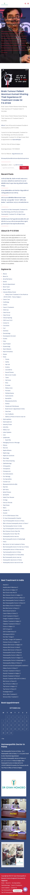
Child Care (6, 310)
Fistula (7, 359)
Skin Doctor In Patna (8, 681)
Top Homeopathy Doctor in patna (10, 890)
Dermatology (6, 333)
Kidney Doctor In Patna (9, 668)
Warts (4, 507)
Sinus (6, 382)
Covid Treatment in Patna (10, 616)
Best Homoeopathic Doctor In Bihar (13, 597)
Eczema (5, 338)
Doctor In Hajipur (8, 626)
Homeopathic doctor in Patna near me (13, 549)
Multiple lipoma (9, 393)
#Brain (3, 125)
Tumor (7, 377)
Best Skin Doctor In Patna (10, 608)
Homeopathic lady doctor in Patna (12, 560)
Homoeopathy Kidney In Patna (11, 663)
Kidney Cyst (6, 429)
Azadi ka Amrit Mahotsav (10, 587)
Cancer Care (6, 299)
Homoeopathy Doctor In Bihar (11, 655)
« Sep (2, 738)
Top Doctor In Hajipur (9, 686)
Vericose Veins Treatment (10, 697)
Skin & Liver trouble (10, 375)
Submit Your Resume (8, 497)
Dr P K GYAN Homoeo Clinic (10, 515)
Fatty (4, 341)
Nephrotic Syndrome (8, 455)
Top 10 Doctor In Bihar (9, 684)
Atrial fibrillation (7, 279)
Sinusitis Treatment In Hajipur (11, 673)
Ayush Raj (8, 440)
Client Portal (6, 312)
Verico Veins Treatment (9, 694)
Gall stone (8, 380)
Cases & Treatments (8, 307)
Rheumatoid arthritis (11, 401)
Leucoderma (8, 369)
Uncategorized (7, 691)
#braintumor (14, 158)
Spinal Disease (7, 492)
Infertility (5, 427)
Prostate (7, 385)
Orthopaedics (6, 466)
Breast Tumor (6, 289)
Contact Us (6, 323)
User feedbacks (9, 414)
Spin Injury (6, 489)
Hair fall (7, 364)
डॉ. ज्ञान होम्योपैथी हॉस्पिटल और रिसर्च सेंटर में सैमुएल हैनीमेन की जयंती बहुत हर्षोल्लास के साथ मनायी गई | (14, 192)
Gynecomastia (9, 395)
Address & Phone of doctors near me (15, 416)
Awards (5, 584)
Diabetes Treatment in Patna (11, 624)
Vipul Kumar (6, 505)
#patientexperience (23, 158)
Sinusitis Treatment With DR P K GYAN (13, 678)
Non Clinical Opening (9, 461)
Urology (5, 500)
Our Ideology (6, 476)
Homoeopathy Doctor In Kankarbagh (13, 660)
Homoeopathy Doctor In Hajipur (12, 657)
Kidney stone (8, 388)
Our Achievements (8, 474)
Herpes (5, 354)
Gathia (7, 362)
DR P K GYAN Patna (8, 631)
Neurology (6, 458)
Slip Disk (5, 487)
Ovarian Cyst (6, 481)
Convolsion (6, 325)
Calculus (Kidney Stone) (9, 292)
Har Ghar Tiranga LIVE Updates (11, 639)
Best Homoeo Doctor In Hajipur (11, 595)
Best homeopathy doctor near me (12, 557)
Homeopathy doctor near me (11, 536)
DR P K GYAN (19, 165)
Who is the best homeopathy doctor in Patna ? (15, 523)
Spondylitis (8, 398)
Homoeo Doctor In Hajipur (10, 642)
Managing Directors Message (11, 442)
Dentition (5, 330)
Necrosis (5, 447)
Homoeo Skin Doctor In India (11, 647)
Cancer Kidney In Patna (9, 613)
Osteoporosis (7, 471)
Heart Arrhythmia (8, 351)
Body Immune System (9, 611)
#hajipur (19, 139)
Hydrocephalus (7, 419)
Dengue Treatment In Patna (10, 618)
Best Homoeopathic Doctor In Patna (13, 603)
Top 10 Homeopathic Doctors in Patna (13, 520)
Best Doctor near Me (9, 592)
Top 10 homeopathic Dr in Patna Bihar (13, 554)
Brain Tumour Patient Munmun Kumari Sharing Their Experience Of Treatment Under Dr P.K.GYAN (14, 97)
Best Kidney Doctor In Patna (11, 605)
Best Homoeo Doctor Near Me (11, 531)
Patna (4, 541)
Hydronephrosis (7, 422)
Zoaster (5, 513)
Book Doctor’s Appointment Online (15, 409)
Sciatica (7, 367)
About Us (5, 276)
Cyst (4, 328)
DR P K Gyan (6, 629)
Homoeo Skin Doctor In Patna (11, 650)
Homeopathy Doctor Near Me (11, 534)
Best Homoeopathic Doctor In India (13, 600)
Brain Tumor (6, 287)
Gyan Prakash (7, 343)
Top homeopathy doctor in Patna (12, 552)
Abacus (5, 273)
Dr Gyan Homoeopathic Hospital (12, 518)
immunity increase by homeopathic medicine (15, 665)
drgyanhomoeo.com (17, 153)
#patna (15, 139)
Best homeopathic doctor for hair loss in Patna (16, 547)
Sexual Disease (9, 372)
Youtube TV (6, 510)
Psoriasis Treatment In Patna (11, 670)
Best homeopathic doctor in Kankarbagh (14, 539)
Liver (4, 435)
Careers (5, 304)
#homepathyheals (6, 158)
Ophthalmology (7, 463)
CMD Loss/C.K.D (7, 320)
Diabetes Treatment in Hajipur (11, 621)
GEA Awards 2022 (8, 634)
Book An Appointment (9, 284)
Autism (5, 281)
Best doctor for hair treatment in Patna (14, 544)
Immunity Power (7, 424)
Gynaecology (6, 346)
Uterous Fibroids (7, 502)
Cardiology (6, 302)
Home (4, 357)
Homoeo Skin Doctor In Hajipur (11, 644)
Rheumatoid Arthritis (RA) (10, 484)
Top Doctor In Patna (8, 689)
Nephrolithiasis (7, 450)
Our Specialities (7, 479)
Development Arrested (9, 336)
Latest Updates (7, 432)
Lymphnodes (6, 437)
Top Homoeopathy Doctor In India (12, 526)
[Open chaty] (25, 890)
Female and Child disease (12, 406)
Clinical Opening (7, 317)
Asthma (7, 403)
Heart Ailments (7, 349)
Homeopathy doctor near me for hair (13, 562)
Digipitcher (4, 880)
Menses (5, 445)
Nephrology (6, 453)
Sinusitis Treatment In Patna (11, 676)
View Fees (8, 411)
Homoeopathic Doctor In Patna (11, 652)
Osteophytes (6, 468)
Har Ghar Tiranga (8, 637)
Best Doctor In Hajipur (9, 590)
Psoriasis (7, 390)
